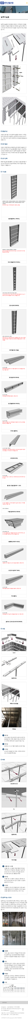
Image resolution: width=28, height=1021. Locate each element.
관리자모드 (4, 1002)
